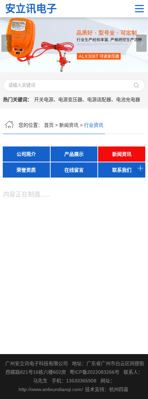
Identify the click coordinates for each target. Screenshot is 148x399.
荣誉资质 (26, 170)
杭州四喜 (118, 389)
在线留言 (74, 170)
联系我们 (121, 170)
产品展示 (74, 154)
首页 (49, 125)
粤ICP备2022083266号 (94, 372)
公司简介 (26, 154)
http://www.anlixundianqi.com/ (51, 389)
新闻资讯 (68, 125)
